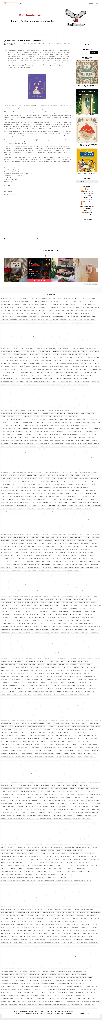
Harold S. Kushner (15, 487)
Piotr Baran (22, 741)
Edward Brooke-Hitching (46, 440)
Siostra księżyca (74, 827)
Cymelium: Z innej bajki (80, 390)
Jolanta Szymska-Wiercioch (21, 537)
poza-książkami (89, 762)
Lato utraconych (28, 599)
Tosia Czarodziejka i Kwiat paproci (37, 903)
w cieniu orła (49, 921)
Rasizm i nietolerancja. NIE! (79, 782)
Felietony (69, 34)
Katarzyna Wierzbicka (55, 555)
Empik (41, 449)
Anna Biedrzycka (60, 328)
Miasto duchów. (30, 658)
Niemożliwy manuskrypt (29, 697)
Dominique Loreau (53, 419)
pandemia (11, 726)
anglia (24, 328)
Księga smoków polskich (38, 587)
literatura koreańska (46, 614)
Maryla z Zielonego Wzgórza (52, 649)
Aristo (22, 339)
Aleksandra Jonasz (22, 316)
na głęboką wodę (93, 679)
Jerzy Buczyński (23, 525)
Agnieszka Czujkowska (7, 307)
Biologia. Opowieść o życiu (15, 363)
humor (82, 493)
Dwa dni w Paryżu (49, 428)
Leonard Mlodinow (31, 605)
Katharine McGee (15, 558)
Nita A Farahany (76, 700)
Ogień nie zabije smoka (32, 711)
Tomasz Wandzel (94, 900)
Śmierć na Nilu (62, 874)
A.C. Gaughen (66, 298)
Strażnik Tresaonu (84, 856)
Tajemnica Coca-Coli (35, 886)
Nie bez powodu (48, 694)
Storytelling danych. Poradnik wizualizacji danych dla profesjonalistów (20, 856)
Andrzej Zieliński (40, 325)
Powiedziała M (28, 759)
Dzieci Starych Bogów (94, 428)
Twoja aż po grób (38, 909)
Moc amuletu (30, 673)
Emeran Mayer (64, 446)
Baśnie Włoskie (67, 351)
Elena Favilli (30, 443)
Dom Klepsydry (27, 416)
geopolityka (91, 469)
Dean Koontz (29, 407)
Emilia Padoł (94, 446)
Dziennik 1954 (38, 431)
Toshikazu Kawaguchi (20, 903)
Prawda (67, 765)
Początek (36, 744)
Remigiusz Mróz (80, 788)
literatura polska (32, 617)
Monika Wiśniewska (77, 673)
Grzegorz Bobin (73, 478)
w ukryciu (75, 924)
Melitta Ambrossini (66, 655)
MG (22, 658)
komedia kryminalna (43, 570)
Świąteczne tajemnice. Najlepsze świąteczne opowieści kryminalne (55, 880)
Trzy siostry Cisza (6, 909)
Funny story (91, 463)
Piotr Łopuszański (51, 741)
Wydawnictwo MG (8, 44)
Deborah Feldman (45, 407)
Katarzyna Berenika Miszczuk (8, 549)
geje (67, 469)
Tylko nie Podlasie (36, 912)
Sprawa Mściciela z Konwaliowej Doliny (11, 847)
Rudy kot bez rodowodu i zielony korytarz (12, 806)
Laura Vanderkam (78, 599)
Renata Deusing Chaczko (92, 788)
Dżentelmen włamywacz (60, 437)
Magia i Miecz (26, 632)
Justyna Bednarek (60, 540)
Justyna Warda (92, 540)
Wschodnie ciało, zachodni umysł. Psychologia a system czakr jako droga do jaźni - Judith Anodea (87, 144)
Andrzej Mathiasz (87, 322)
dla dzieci (50, 410)
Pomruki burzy (58, 750)
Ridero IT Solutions (21, 794)
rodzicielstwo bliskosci (88, 797)
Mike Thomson (81, 664)
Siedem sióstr (55, 824)
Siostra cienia (54, 827)
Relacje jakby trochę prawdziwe (59, 788)
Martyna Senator (17, 649)
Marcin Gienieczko (93, 638)
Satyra (65, 812)
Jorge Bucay (54, 537)
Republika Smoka (12, 791)
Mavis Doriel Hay (22, 652)
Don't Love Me (93, 419)
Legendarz (43, 602)
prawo (82, 765)
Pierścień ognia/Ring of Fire (8, 738)
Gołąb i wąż (42, 475)
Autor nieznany (5, 345)
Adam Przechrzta (53, 301)
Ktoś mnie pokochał (29, 590)
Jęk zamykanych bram (34, 528)
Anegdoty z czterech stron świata (68, 325)
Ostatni (74, 717)
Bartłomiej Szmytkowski (79, 348)
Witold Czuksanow (75, 936)
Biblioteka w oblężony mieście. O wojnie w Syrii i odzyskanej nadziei (76, 360)
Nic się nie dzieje (5, 694)
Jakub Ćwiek (39, 514)
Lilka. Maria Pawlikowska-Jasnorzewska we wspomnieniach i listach (38, 608)
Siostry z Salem (85, 827)
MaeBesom (75, 626)
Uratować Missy (81, 915)
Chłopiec (59, 378)
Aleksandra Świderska (72, 316)
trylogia (3, 906)
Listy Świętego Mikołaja (42, 611)
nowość (95, 703)
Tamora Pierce (48, 889)
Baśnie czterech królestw (43, 351)
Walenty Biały (5, 927)
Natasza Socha (92, 688)
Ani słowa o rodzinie (33, 328)
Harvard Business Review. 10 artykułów (62, 487)
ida (46, 496)
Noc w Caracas (95, 700)
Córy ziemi (44, 390)
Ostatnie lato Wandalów (41, 720)
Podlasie (95, 744)
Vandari (97, 918)
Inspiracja (4, 499)
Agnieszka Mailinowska (93, 307)
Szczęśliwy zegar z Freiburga (52, 865)
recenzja (74, 785)
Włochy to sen (24, 939)
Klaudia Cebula (88, 197)
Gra (67, 475)
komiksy (59, 570)
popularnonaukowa (14, 753)
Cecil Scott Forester (59, 375)
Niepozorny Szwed (65, 697)
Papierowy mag (52, 726)
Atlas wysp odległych (7, 342)
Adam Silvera (64, 301)
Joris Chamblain (64, 537)
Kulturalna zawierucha (60, 593)
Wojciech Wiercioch (6, 942)
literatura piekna (87, 614)
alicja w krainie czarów (44, 319)
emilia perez (4, 449)
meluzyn (75, 655)
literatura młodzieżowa (60, 614)
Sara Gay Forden (84, 809)
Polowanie (38, 750)
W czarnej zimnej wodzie (61, 921)
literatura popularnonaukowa (47, 617)
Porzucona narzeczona (69, 756)
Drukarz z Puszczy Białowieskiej (79, 425)
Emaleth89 (88, 195)
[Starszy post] (70, 238)
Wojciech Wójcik (18, 942)
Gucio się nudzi (64, 481)
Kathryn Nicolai (50, 558)
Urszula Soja (24, 918)
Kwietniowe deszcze (25, 596)
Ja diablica (71, 505)
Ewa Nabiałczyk (92, 452)
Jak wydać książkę (6, 514)
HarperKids (25, 487)
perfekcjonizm (82, 732)
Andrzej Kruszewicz (76, 322)
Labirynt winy (46, 596)
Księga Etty (4, 587)
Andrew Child (54, 322)
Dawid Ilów (21, 407)
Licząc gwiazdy (97, 605)
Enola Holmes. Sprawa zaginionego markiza (79, 449)
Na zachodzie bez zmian (27, 685)
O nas (50, 34)
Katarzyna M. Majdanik (35, 552)
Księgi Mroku (57, 587)
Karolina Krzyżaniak (66, 546)
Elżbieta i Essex (34, 446)
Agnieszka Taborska (29, 310)
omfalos (20, 714)
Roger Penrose (43, 800)
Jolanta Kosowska (95, 534)
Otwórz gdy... (89, 720)
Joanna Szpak (90, 531)
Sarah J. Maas (14, 812)
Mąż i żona (59, 652)
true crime (97, 903)
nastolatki (58, 688)
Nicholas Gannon (16, 694)
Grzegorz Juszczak (84, 478)
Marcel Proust (51, 638)
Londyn (27, 620)
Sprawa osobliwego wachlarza (32, 847)
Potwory (14, 759)
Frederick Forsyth (65, 463)
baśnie (33, 351)
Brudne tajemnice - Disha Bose (87, 114)
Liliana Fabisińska (14, 608)
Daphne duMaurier (18, 404)
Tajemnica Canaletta (22, 886)
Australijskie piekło (84, 342)
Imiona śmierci (71, 496)
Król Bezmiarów (22, 579)
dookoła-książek (27, 422)
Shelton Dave (4, 824)
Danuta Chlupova (96, 401)
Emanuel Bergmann (54, 446)
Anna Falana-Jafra (89, 328)
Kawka (68, 558)
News (94, 691)
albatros (33, 313)
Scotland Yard (71, 815)
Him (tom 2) (93, 490)
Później (43, 765)
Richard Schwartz (90, 791)
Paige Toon (56, 723)
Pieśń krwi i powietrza (69, 738)
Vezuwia (14, 921)
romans (51, 800)
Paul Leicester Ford (72, 729)
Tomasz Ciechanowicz (6, 900)
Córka (20, 390)
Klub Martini (94, 564)
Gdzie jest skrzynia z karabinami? (55, 469)
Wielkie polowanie (16, 933)
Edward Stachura (59, 440)
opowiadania (43, 714)
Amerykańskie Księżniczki (27, 322)
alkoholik (55, 319)
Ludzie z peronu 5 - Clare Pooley (87, 173)
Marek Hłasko (60, 641)
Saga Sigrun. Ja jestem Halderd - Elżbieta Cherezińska (87, 86)
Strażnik (75, 856)
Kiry (2, 564)
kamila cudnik (57, 543)
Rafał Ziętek (38, 782)
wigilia (46, 933)
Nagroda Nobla (72, 685)
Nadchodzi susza (55, 685)
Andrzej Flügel (64, 322)
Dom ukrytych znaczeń (71, 416)
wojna (25, 942)
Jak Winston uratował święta (72, 511)
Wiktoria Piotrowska (88, 933)
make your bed (75, 632)
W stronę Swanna (65, 924)
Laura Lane (58, 599)
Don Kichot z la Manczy (75, 419)
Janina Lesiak (84, 517)
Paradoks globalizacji (64, 726)
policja (25, 750)
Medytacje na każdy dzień (8, 655)
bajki (39, 345)
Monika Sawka (50, 673)
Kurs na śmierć (80, 593)
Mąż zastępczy (68, 652)
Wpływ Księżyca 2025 (81, 942)
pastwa (98, 726)
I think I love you (18, 496)
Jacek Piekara (31, 508)
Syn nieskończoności (83, 862)
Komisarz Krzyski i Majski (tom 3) (71, 570)
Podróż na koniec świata (37, 747)
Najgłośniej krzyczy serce (85, 685)
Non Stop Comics (43, 703)
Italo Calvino (57, 502)
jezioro (3, 528)
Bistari (26, 363)
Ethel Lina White (62, 452)
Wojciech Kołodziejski (53, 939)
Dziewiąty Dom (34, 437)
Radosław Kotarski (55, 779)
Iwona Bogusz (82, 502)
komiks (53, 570)
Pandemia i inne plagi (20, 726)
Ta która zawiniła (27, 883)
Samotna (12, 809)
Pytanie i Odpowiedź (65, 776)
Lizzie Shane (4, 620)
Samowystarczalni (31, 809)
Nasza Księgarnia (68, 688)
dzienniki (96, 431)
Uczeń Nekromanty (95, 912)
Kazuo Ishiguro (76, 558)
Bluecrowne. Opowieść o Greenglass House (67, 363)
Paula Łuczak (4, 732)
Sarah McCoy (33, 812)
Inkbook (92, 496)
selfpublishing (5, 821)
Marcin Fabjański (81, 638)
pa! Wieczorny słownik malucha (36, 723)
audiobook (17, 342)
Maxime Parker (40, 652)
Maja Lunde (46, 632)
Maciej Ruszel (67, 626)
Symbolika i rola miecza (42, 862)
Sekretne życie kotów (32, 818)
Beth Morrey (27, 357)
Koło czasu (27, 570)
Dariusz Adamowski (30, 404)
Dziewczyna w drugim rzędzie (89, 434)
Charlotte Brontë (37, 378)
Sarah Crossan (95, 809)
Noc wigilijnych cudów (7, 703)
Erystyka (54, 452)
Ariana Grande (14, 339)
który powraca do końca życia (77, 590)
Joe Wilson (28, 534)
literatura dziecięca (90, 611)
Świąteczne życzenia (79, 880)
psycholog (60, 773)
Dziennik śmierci (61, 431)
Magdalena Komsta (17, 629)
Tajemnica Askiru (83, 883)
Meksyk (57, 655)
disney (29, 410)
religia (72, 788)
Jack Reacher (41, 508)
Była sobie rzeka (48, 372)
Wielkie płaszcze (5, 933)
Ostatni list (81, 717)
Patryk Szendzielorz (48, 729)
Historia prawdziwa (13, 493)
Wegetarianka (75, 927)
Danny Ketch (87, 401)
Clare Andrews (72, 384)
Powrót (29, 762)
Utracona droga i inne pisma (43, 918)
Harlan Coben (4, 487)
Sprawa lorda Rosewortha (84, 844)
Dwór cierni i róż (60, 428)
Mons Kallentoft (5, 676)
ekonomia (14, 443)
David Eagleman (92, 404)
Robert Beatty (39, 794)
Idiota (57, 496)
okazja (51, 711)
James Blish (70, 514)
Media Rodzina (77, 652)
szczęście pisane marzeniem (35, 865)
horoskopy (60, 493)
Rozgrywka (38, 803)
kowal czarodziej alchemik (8, 576)
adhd (98, 301)
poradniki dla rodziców (7, 756)
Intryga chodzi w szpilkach (40, 499)
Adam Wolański (90, 301)
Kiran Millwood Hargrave (94, 561)
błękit (81, 363)
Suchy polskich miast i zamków (52, 859)
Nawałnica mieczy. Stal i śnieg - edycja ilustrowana (41, 691)
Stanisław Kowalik (81, 847)
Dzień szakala (29, 434)
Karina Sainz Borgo (96, 543)
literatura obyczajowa (75, 614)
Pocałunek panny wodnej (7, 744)
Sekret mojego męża (6, 818)
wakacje (82, 924)
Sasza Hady (59, 812)
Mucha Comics (26, 679)
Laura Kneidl (49, 599)
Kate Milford (84, 555)
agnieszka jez (70, 307)
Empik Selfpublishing (50, 449)
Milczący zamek (35, 667)
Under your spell (40, 915)
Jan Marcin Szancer (41, 517)
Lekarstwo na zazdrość (90, 602)
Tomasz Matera (62, 900)
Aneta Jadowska (91, 325)
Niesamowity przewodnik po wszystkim (82, 697)
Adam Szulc (81, 301)
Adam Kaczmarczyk (6, 301)
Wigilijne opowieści (55, 933)
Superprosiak (76, 859)
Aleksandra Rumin (45, 316)
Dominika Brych (43, 419)
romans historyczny (60, 800)
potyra (20, 759)
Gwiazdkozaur (46, 484)
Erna (42, 452)
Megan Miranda (39, 655)
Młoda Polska (4, 673)
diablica (12, 410)
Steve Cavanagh (41, 853)
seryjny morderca (80, 821)
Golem (35, 475)
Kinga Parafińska (57, 561)
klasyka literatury (46, 564)
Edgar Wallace (15, 440)
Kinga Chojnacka (46, 561)
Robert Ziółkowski (6, 797)
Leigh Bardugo (78, 602)
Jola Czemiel (62, 534)
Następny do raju (49, 688)
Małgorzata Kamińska (42, 635)
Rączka (30, 785)
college (42, 387)
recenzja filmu (83, 785)
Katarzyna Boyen (23, 549)
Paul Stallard (82, 729)
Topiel (2, 903)
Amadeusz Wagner (77, 319)
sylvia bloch (10, 862)
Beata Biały (81, 351)
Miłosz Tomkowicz (79, 667)
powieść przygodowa (19, 762)
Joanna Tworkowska (6, 534)
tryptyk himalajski (24, 906)
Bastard (16, 351)
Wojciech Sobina (89, 939)
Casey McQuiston (36, 375)
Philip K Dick (55, 735)
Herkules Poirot (76, 490)
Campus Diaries (5, 375)
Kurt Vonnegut (90, 593)
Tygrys (69, 909)
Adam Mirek (44, 301)
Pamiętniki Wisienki (93, 723)
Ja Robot (3, 508)
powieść (24, 43)
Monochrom (87, 673)
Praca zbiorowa (51, 765)
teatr (93, 889)
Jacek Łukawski (22, 508)
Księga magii (12, 587)
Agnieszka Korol (80, 307)
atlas (84, 339)
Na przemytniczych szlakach (58, 682)
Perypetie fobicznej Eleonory (37, 735)
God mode (29, 475)
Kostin (86, 573)
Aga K (87, 189)
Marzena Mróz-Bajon (67, 649)
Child (45, 378)
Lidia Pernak (4, 608)
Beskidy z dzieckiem (84, 354)
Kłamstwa (9, 567)
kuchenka (27, 593)
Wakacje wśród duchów (92, 924)
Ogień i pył (21, 711)
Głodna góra (21, 475)
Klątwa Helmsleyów (58, 564)
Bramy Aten (49, 369)
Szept (70, 865)
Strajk (56, 856)
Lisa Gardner (90, 608)
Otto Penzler (80, 720)
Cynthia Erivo (92, 390)
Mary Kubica (39, 649)
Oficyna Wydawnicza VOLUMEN (8, 711)
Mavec (13, 652)
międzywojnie (41, 664)
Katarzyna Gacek (46, 549)
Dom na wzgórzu (48, 416)
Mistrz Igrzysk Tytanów (27, 670)
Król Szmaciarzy (32, 579)
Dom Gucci (19, 416)
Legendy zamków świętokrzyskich (63, 602)
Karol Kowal (39, 546)
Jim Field (64, 528)
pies (43, 738)
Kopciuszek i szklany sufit (54, 573)
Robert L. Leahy (59, 794)
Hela (17, 490)
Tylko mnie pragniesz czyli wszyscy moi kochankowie (15, 912)
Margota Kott (78, 641)
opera (35, 714)
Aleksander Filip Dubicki (72, 313)
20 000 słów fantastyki (45, 298)
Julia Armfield (86, 537)
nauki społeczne (11, 691)
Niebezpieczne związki (7, 697)
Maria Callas (87, 641)
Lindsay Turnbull (63, 608)
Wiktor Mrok (77, 933)
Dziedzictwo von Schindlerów (19, 431)
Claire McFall (51, 384)
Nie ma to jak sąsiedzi (71, 694)
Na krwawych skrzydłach (18, 682)
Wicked (69, 930)
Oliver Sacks (93, 711)
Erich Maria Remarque (21, 452)
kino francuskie (81, 561)
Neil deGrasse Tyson (68, 691)
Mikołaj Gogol (15, 667)
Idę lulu (51, 496)
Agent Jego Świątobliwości (88, 304)
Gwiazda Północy (16, 484)
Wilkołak (22, 936)
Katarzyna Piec (5, 555)
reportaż (3, 791)
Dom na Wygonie (38, 416)
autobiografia (96, 342)
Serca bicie (26, 821)
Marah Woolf (41, 638)
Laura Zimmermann (6, 602)
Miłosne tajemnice (67, 667)
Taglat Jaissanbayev (64, 883)
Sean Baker (79, 815)
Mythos (74, 679)
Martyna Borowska (6, 649)
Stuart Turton (10, 859)
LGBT (81, 605)
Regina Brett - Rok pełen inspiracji (40, 788)
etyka (70, 452)
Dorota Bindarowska (75, 422)
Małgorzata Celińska (88, 202)
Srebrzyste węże (58, 847)
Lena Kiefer (15, 605)
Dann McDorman (77, 401)
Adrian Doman (15, 304)
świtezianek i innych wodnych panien (10, 883)
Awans (19, 345)
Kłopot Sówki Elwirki (20, 567)
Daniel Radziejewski (53, 401)
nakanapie (13, 688)
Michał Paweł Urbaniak (7, 661)
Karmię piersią (5, 546)
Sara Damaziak (74, 809)
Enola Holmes (61, 449)
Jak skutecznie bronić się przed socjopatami (51, 511)
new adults (87, 691)
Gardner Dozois (47, 466)
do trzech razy (61, 413)
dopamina (36, 422)
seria (57, 821)
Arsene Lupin (39, 339)
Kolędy (96, 567)
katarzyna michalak (48, 552)
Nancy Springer (30, 688)
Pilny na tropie (5, 741)
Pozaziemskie (4, 765)
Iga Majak (63, 496)
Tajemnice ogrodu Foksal (67, 886)
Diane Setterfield (21, 410)
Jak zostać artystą (18, 514)
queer (73, 776)
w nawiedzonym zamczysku (8, 924)
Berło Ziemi (63, 354)
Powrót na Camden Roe (53, 762)
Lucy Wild (67, 620)
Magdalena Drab (5, 629)
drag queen (14, 425)
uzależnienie (65, 918)
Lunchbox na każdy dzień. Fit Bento (10, 623)
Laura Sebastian (67, 599)
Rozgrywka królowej (49, 803)
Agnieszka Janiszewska (43, 307)
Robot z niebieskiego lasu (52, 797)
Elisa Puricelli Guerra (57, 443)
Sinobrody (45, 827)
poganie (13, 750)
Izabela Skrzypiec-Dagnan (23, 505)
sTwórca (32, 859)
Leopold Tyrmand (43, 605)
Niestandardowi (5, 700)
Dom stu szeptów (58, 416)
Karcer (65, 543)
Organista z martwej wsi (36, 717)
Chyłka (49, 381)
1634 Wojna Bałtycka (23, 298)
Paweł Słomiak (50, 732)
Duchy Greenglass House (36, 428)
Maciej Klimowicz (57, 626)
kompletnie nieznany (32, 573)
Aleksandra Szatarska (58, 316)
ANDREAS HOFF (45, 322)
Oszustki (62, 720)
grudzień (53, 478)
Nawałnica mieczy (21, 691)
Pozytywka (24, 765)
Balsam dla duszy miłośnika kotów (52, 345)
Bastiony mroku (25, 351)
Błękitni (97, 363)
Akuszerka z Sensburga (7, 313)
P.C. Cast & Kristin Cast (20, 723)
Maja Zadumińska (65, 632)
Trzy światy (16, 909)
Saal (80, 806)
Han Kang (77, 484)
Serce (33, 821)
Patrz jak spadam (60, 729)
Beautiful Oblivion (35, 354)
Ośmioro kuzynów (70, 720)
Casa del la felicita (24, 375)
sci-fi (53, 815)
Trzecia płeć (67, 43)
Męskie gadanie (5, 658)
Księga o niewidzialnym (24, 587)
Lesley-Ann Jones (54, 605)
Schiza (3, 815)
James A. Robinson (60, 514)
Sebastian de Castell (90, 815)
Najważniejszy (5, 688)
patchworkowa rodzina (7, 729)
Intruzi (23, 499)
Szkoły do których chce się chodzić (63, 868)
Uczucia (22, 915)
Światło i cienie (63, 877)
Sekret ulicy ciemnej (19, 818)
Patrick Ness (18, 729)
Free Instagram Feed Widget (91, 284)
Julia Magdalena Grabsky (27, 540)
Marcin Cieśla (60, 638)
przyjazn (20, 773)
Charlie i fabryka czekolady (84, 375)
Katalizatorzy (93, 546)
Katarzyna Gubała (72, 549)
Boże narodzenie (21, 369)
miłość (87, 667)
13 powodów (13, 298)
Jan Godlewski (23, 517)
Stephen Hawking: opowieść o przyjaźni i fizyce (13, 853)
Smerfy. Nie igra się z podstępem (40, 838)
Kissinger (8, 564)
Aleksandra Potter (34, 316)
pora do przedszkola (27, 753)
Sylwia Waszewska (29, 862)
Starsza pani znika (17, 850)
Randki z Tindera (59, 782)
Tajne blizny (16, 889)
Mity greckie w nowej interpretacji (79, 670)
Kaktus (36, 543)
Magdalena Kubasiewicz (42, 629)
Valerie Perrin (82, 918)
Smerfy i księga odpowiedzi (8, 838)
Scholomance (10, 815)
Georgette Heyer (54, 472)
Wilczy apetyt (5, 936)
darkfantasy (56, 404)
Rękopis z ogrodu (79, 791)
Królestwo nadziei (44, 579)
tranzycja (61, 903)
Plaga (87, 741)
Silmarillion (4, 827)
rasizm (68, 782)
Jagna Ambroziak (67, 508)
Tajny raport (24, 889)
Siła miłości (21, 827)
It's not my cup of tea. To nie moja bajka (41, 502)
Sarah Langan (24, 812)
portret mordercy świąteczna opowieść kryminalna (41, 756)
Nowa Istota (88, 703)
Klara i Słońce (16, 564)
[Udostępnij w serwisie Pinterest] (19, 186)
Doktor (3, 416)
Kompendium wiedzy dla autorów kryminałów (13, 573)
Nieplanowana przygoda (52, 697)
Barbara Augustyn (6, 348)
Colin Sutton (34, 387)
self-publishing (87, 818)
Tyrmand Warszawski (48, 912)
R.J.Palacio (90, 776)
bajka (34, 345)
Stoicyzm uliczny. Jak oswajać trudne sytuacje (81, 853)
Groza (47, 478)
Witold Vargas (5, 939)
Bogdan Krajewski (74, 366)
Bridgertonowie (97, 369)
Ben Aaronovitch (46, 354)
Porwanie (59, 756)
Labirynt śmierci (36, 596)
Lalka (76, 596)
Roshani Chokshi (29, 803)
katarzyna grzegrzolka (59, 549)
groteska (41, 478)
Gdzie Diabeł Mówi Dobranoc (8, 469)
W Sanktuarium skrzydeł (52, 924)
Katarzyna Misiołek (61, 552)
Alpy (70, 319)
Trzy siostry (97, 906)
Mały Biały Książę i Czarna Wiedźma (10, 638)
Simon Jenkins (29, 827)
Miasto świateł (72, 658)
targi (73, 889)
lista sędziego (5, 611)
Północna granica (34, 765)
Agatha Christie (75, 304)
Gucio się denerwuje (40, 481)
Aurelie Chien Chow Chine (49, 342)
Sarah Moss (42, 812)
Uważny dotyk (56, 918)
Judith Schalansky (75, 537)
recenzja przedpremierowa (8, 788)
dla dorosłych (42, 410)
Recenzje (33, 34)
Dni (39, 413)
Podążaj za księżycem (85, 744)
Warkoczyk (44, 927)
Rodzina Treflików (12, 800)
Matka (90, 649)
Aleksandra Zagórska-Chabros (88, 316)
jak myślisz (17, 511)
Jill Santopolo (56, 528)
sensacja (19, 821)
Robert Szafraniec (95, 794)
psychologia (68, 773)
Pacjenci (49, 723)
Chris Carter (20, 381)
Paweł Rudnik (41, 732)
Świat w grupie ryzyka (50, 877)
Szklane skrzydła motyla (81, 865)
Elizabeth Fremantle (93, 443)
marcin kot (4, 641)
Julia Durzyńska (96, 537)
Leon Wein (22, 605)
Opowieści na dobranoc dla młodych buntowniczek (14, 717)
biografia (3, 363)
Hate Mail (76, 487)
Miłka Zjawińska (56, 667)
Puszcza (55, 776)
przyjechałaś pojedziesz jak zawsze (34, 773)
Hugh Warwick (74, 493)
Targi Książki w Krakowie (83, 889)
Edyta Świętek (80, 440)
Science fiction (61, 815)
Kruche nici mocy (90, 579)
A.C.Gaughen (75, 298)
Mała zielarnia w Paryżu (18, 635)
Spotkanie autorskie (57, 844)
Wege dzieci (67, 927)
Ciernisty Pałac (95, 381)
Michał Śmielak (19, 661)
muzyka (59, 679)
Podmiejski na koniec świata (8, 747)
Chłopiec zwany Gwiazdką (8, 381)
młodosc (13, 673)
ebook (74, 437)
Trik (83, 903)
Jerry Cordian (5, 525)
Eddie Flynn (91, 437)
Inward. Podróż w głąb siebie (57, 499)
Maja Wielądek (54, 632)
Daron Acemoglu (66, 404)
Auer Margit (26, 342)
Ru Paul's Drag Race (84, 803)
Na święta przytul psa (85, 682)
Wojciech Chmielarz (40, 939)
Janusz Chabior (94, 517)
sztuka (50, 871)
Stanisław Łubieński (93, 847)
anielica (43, 328)
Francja (15, 463)
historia (18, 43)
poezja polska (4, 750)
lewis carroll (73, 605)
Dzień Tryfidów (39, 434)
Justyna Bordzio (71, 540)
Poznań (12, 765)
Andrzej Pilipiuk (20, 325)
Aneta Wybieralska (6, 328)
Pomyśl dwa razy (68, 750)
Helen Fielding (24, 490)
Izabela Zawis (36, 505)
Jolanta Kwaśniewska (6, 537)
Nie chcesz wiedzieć (59, 694)
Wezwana (95, 927)
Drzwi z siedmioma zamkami (8, 428)
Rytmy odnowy (54, 806)
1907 (32, 298)
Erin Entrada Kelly (34, 452)
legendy (50, 602)
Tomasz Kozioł (52, 900)
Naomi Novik (39, 688)
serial (72, 821)
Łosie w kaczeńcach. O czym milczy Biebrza (81, 623)
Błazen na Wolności (88, 191)
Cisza (24, 384)
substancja (39, 859)
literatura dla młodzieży (76, 611)
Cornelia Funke (88, 387)
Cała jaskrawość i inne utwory (73, 372)
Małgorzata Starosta (92, 635)
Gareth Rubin (56, 466)
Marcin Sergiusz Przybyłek (25, 641)
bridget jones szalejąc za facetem (26, 372)
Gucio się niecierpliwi (52, 481)
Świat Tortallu (39, 877)
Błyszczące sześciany (18, 366)
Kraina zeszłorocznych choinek (35, 576)
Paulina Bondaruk (15, 732)
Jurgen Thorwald (48, 540)
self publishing (77, 818)
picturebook (78, 735)
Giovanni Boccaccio (85, 472)
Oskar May (59, 717)
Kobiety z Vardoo (79, 567)
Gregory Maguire (17, 478)
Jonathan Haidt (34, 537)
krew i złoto (74, 576)
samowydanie (20, 809)
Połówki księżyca (47, 750)
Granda (84, 475)
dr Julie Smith (5, 425)
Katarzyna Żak (66, 555)
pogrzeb (19, 750)
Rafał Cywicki (13, 782)
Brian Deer (79, 369)
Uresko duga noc (91, 915)
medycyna (86, 652)
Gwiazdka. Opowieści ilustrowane (31, 484)
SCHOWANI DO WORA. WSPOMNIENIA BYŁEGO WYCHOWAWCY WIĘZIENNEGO (33, 815)
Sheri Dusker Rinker (15, 824)
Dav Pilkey (83, 404)
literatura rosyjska (74, 617)
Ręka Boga (69, 791)
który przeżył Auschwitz (93, 590)
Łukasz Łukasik (5, 626)
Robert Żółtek (16, 797)
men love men (83, 655)
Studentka (19, 859)
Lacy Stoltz (56, 596)
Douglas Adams (96, 422)
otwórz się (98, 720)
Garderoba (38, 466)
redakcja (26, 788)
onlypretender (87, 210)
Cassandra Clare (47, 375)
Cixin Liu (43, 384)
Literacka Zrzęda (88, 199)
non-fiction (53, 703)
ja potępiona (96, 505)
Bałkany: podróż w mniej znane (91, 345)
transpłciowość (52, 903)
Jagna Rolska (77, 508)
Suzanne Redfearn (94, 859)
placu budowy (80, 741)
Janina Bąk (76, 517)
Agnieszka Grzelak (30, 307)
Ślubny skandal (19, 874)
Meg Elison (19, 655)
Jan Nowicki (51, 517)
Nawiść (59, 691)
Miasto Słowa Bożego (60, 658)
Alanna (27, 313)
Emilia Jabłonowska (84, 446)
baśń (74, 351)
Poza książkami (78, 34)
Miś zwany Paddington (41, 670)
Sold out (33, 841)
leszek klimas (64, 605)
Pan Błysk (3, 726)
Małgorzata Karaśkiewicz (56, 635)
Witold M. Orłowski (87, 936)
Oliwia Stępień (5, 714)
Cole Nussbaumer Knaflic (22, 387)
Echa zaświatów (82, 437)
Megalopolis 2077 (28, 655)
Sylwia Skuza (19, 862)
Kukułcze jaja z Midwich (46, 593)
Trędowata (77, 903)
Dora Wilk (57, 422)
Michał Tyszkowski (30, 661)
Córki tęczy (37, 390)
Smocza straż (53, 838)
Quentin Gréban (81, 776)
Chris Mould (29, 381)
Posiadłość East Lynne (83, 756)
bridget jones (11, 372)
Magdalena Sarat (94, 629)
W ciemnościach (40, 921)
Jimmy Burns (72, 528)
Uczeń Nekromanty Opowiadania (9, 915)
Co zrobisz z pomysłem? (7, 387)
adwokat (43, 304)
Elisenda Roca (82, 443)
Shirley (37, 824)
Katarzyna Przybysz (16, 555)
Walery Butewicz (15, 927)
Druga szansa (64, 425)
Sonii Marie (82, 841)
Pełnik (74, 732)
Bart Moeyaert (38, 348)
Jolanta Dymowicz (84, 534)
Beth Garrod (18, 357)
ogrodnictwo (43, 711)
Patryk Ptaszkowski (36, 729)
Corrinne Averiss (5, 390)
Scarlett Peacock (78, 812)
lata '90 (95, 596)
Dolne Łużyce (10, 416)
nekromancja (79, 691)
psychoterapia (92, 773)
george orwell (32, 472)
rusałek (28, 806)
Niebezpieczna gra (84, 694)
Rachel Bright (5, 779)
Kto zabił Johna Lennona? (7, 590)
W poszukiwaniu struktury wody (25, 924)
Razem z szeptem (22, 785)
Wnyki (31, 939)
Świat (69, 874)
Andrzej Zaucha (30, 325)
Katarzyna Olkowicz (73, 552)
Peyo (48, 735)
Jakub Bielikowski (29, 514)
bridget (3, 372)
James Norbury (88, 514)
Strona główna (23, 34)
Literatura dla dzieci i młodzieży (59, 611)
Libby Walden (87, 605)
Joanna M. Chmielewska (44, 531)
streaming (94, 856)
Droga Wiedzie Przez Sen (42, 425)
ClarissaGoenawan (83, 384)
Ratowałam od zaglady (94, 782)
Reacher (36, 785)
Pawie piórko (67, 732)
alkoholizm (63, 319)
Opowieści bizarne (88, 714)
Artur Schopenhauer (59, 339)
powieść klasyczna (93, 759)
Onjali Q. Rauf (28, 714)
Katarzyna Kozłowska (21, 552)
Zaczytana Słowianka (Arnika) (88, 206)
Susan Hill (84, 859)
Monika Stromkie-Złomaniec (63, 673)
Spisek (19, 844)
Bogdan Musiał (85, 366)
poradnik (73, 753)
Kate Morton (92, 555)
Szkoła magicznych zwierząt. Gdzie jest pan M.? (39, 868)
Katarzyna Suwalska (41, 555)
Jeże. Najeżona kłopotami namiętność (16, 528)
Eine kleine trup (5, 443)
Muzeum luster (51, 679)
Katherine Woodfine (27, 558)
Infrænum (84, 496)
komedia (34, 570)
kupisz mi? (71, 593)
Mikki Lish (89, 664)
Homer (53, 493)
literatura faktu (5, 614)
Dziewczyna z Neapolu (7, 437)
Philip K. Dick (63, 735)
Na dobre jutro (82, 679)
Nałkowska (21, 688)
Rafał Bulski (4, 782)
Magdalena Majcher (67, 629)
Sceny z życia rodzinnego (91, 812)
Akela (90, 310)
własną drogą (14, 939)
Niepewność (41, 697)
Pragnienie (60, 765)
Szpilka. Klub (29, 871)
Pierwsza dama (21, 738)
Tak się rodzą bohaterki (36, 889)
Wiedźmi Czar (92, 930)
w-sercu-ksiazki (88, 212)
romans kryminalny (73, 800)
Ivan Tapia (65, 502)
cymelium (69, 390)
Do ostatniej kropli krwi (49, 413)
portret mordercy (20, 756)
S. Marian (74, 806)
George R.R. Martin (43, 472)
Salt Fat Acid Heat (96, 806)
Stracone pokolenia (47, 856)
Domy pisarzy (63, 419)
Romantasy (83, 800)
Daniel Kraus (42, 401)
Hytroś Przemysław (6, 496)
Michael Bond (81, 658)
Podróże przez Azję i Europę (64, 747)
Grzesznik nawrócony (27, 481)
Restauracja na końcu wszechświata (28, 791)
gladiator (94, 472)
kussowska (4, 596)
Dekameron (63, 407)
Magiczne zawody (36, 632)
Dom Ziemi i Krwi (32, 419)
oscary (52, 717)
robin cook (41, 797)
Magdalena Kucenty (55, 629)
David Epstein (4, 407)
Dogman (94, 413)
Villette (31, 921)
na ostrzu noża (44, 682)
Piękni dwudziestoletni (91, 738)
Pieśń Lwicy (80, 738)
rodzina (3, 800)
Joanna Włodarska (18, 534)
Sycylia (3, 862)
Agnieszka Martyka (6, 310)
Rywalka (62, 806)
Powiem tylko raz (38, 759)
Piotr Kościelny (41, 741)
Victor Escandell (22, 921)
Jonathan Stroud (45, 537)
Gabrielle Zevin (14, 466)
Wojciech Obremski (78, 939)
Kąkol (84, 558)
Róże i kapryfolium (61, 803)
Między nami (32, 664)
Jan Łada (31, 517)
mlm (92, 670)
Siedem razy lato (45, 824)
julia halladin (15, 540)
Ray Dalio (13, 785)
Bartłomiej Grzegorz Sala (63, 348)
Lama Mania (83, 596)
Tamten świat (66, 889)
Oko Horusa (58, 711)
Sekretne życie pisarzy (46, 818)
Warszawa (51, 927)
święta (89, 880)
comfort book (58, 387)
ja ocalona (88, 505)
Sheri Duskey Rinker (28, 824)
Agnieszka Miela (17, 310)
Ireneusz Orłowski (91, 499)
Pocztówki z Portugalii (47, 744)
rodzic (69, 797)
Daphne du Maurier (6, 404)
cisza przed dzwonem (33, 384)
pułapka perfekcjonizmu (7, 776)
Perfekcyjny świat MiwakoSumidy (9, 735)
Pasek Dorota (90, 726)
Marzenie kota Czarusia (80, 649)
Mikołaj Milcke (25, 667)
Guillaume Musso (5, 484)
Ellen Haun (25, 446)
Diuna (34, 410)
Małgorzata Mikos (70, 635)
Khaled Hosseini (5, 561)
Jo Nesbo (80, 528)
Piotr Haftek (31, 741)
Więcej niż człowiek (29, 933)
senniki (13, 821)
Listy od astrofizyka (28, 611)
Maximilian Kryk (50, 652)
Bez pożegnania (68, 357)
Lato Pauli (9, 599)
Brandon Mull (57, 369)
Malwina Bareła (95, 632)
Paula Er (91, 729)
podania (75, 744)
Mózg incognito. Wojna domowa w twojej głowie (63, 676)
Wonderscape (70, 942)
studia (25, 859)
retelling (42, 791)
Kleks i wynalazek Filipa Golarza (74, 564)
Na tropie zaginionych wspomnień (9, 685)
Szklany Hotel (93, 865)
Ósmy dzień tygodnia (6, 723)
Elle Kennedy (16, 446)
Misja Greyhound (5, 670)
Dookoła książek (42, 34)
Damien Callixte (5, 401)
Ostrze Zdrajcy (53, 720)
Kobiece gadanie (47, 567)
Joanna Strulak (69, 531)
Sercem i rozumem (48, 821)
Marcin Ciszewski (70, 638)
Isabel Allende (14, 502)
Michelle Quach (65, 661)
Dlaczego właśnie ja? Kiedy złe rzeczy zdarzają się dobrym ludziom (19, 413)
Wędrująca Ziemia (38, 930)
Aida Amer (38, 310)
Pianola (71, 735)
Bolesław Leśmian (95, 366)
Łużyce (13, 626)
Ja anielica (63, 505)
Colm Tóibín (49, 387)
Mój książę (32, 676)
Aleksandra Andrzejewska (8, 316)
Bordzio (13, 369)
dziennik (31, 431)
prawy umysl (89, 765)
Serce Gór (39, 821)
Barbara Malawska (18, 348)
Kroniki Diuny (82, 576)
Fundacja (83, 463)
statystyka (43, 850)
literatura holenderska (32, 614)
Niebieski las (18, 697)
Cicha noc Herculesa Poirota (65, 381)
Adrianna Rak (35, 304)
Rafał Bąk (91, 779)
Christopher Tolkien (39, 381)
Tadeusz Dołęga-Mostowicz (54, 43)
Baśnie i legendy (57, 351)
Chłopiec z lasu (67, 378)
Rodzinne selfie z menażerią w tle (28, 800)
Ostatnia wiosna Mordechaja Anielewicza (22, 720)
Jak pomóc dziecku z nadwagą (29, 511)
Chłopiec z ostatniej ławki (80, 378)
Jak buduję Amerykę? (6, 511)
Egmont (88, 440)
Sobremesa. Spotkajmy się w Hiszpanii (11, 841)
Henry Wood (56, 490)
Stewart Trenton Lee (61, 853)
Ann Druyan (50, 328)
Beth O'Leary (36, 357)
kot (91, 573)
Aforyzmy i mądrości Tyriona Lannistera (58, 304)
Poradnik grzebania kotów (84, 753)
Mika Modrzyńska (63, 664)
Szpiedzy (21, 871)
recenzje (43, 43)
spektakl (3, 844)
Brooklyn (39, 372)
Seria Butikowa (64, 821)
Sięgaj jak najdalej (89, 824)
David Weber (13, 407)
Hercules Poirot (65, 490)
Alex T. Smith (4, 319)
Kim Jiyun (37, 561)
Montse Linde (15, 676)
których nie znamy (18, 593)
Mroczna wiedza (16, 679)
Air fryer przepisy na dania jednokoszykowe (61, 310)
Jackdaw (59, 508)
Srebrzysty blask (69, 847)
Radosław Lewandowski (68, 779)
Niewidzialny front (44, 700)
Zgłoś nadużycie (87, 219)
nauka (2, 691)
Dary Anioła (76, 404)
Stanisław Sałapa (5, 850)
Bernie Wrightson (72, 354)
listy (12, 611)
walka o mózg (25, 927)
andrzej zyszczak (52, 325)
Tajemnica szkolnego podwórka (50, 886)
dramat (21, 425)
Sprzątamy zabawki (47, 847)
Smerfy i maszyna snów (23, 838)
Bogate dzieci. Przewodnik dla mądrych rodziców (55, 366)
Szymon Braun (81, 871)
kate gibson (75, 555)
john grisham (36, 534)
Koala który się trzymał (34, 567)
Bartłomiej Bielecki (49, 348)
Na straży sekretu (72, 682)
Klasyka (24, 564)
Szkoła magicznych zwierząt (17, 868)
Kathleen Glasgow (39, 558)
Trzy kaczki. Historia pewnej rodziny (82, 906)
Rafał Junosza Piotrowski (26, 782)
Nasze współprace (59, 34)
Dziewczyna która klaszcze (52, 434)
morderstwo (24, 676)
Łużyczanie (20, 626)
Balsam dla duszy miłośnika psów (72, 345)
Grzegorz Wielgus (6, 481)
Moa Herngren (20, 673)
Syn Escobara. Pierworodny (68, 862)
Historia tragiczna (37, 493)
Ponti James (86, 750)
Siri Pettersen (94, 827)
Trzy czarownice (66, 906)
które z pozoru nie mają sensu (59, 590)
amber (16, 322)
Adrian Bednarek (5, 304)
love (43, 620)
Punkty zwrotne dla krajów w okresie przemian (38, 776)
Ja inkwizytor (79, 505)
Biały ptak (96, 357)
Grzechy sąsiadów (62, 478)
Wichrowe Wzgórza (50, 930)
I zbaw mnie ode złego (30, 496)
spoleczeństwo (41, 844)
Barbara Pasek (29, 348)
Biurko (32, 363)
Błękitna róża (89, 363)
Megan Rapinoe (49, 655)
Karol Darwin (30, 546)
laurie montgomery (18, 602)
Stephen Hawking (77, 850)
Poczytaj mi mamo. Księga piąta (63, 744)
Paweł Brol (24, 732)
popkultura (4, 753)
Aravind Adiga (4, 339)
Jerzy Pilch (32, 525)
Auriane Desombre (72, 342)
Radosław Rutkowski (81, 779)
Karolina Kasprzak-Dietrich (52, 546)
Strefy (3, 859)
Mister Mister (15, 670)
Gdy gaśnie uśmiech (76, 466)
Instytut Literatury (14, 499)
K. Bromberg (4, 543)
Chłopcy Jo (52, 378)
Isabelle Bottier (24, 502)
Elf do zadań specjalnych (42, 443)
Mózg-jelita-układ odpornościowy (86, 676)
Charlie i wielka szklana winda (9, 378)
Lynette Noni (35, 623)
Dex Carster (4, 410)
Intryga (29, 499)
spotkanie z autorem (69, 844)
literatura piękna (6, 617)
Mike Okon (73, 664)
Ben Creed (55, 354)
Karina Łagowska (84, 543)
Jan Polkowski (59, 517)
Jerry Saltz (14, 525)
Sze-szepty (64, 865)
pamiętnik (83, 723)
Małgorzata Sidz (81, 635)
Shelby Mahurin (91, 821)
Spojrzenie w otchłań (29, 844)
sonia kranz (74, 841)
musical (43, 679)
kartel (85, 546)
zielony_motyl (87, 214)
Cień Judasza (86, 381)
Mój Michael (40, 676)
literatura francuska (18, 614)
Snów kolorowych (75, 838)
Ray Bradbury (4, 785)
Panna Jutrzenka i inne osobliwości (37, 726)
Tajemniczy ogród (5, 889)
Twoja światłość (49, 909)
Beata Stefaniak (15, 354)
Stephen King (31, 853)
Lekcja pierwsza (5, 605)
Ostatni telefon (5, 720)
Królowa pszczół (64, 579)
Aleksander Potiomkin (86, 313)
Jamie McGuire (13, 517)
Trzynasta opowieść (26, 909)
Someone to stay (65, 841)
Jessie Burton (64, 525)
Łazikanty (65, 623)
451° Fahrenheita (57, 298)
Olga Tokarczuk (73, 711)
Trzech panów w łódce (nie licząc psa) (41, 906)
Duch (18, 428)
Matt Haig (96, 649)
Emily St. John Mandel (32, 449)
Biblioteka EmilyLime (25, 360)
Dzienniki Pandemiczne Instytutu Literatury (12, 434)
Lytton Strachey (45, 623)
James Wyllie (4, 517)
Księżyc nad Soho (67, 587)
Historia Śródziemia (25, 493)
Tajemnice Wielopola (81, 886)
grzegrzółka (16, 481)
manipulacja (25, 638)
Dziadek (84, 428)
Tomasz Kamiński (41, 900)
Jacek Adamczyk (12, 508)
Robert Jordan (49, 794)
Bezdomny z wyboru (80, 357)
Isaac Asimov (4, 502)
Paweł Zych (59, 732)
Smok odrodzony (64, 838)
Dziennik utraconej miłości (74, 431)
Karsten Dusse (78, 546)
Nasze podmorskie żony (81, 688)
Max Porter (31, 652)
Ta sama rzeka (37, 883)
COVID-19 (14, 390)
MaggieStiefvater (16, 632)
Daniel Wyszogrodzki (65, 401)
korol (70, 573)
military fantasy (45, 667)
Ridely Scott (4, 794)
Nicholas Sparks (27, 694)
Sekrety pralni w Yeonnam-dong (62, 818)
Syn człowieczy (55, 862)
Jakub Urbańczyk (49, 514)
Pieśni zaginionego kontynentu (54, 738)
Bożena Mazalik (32, 369)
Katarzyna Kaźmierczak (85, 549)
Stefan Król (59, 850)
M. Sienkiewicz (38, 626)
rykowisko (46, 806)
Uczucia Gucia (29, 915)
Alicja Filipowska (23, 319)
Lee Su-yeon (35, 602)
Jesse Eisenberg (55, 525)
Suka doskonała (66, 859)
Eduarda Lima (24, 440)
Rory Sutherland (18, 803)
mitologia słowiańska (62, 670)
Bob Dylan (28, 366)
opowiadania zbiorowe (67, 714)
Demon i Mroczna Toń (81, 407)
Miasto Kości (39, 658)
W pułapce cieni (40, 924)
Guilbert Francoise (88, 481)
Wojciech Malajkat (66, 939)
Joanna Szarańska (80, 531)
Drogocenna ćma (55, 425)
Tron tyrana (89, 903)
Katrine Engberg (60, 558)
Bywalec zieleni (59, 372)
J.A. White (44, 505)
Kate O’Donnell (5, 558)
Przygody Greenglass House (8, 773)
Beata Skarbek (5, 354)
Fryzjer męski (75, 463)
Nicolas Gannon (37, 694)
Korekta (65, 573)
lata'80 (3, 599)
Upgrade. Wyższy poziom (68, 915)
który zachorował (6, 593)
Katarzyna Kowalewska (7, 552)
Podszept (76, 747)
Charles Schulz (71, 375)
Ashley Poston (70, 339)
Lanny (89, 596)
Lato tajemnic (17, 599)
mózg (47, 676)
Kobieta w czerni (57, 567)
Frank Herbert (33, 463)
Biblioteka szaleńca (51, 360)
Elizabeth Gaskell (6, 446)
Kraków (48, 576)
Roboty (63, 797)
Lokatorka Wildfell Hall (16, 620)
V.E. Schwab (74, 918)
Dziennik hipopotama (49, 431)
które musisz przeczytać (42, 590)
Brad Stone (41, 369)
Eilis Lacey (94, 440)
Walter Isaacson (35, 927)
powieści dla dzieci (50, 759)
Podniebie (20, 747)
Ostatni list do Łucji (91, 717)
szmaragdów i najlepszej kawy (9, 871)
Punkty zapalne (20, 776)
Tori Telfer (10, 903)
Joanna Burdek (88, 528)
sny (83, 838)
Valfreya (90, 918)
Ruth (33, 806)
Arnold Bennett (30, 339)
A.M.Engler (83, 298)
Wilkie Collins (14, 936)
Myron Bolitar (66, 679)
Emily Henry (22, 449)
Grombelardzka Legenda (30, 478)
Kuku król (34, 593)
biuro (37, 363)
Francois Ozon (23, 463)
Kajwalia (29, 543)
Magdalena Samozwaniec (81, 629)
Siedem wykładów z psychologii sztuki (72, 824)
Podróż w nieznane (50, 747)
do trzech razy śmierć (73, 413)
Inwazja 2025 (70, 499)
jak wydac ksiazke (86, 511)
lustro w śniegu (26, 623)
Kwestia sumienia (13, 596)
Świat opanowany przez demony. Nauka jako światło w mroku (17, 877)
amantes (86, 319)
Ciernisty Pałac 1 (5, 384)
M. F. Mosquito (28, 626)
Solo (38, 841)
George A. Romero (5, 472)
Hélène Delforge (46, 490)
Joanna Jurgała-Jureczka (17, 531)
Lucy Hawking (59, 620)
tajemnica (74, 883)
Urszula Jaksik (5, 918)
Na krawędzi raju (5, 682)
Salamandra (86, 806)
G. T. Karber (4, 466)
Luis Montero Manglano (78, 620)
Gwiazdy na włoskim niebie (59, 484)
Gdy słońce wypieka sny (89, 466)
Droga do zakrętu (29, 425)
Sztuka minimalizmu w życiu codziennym (64, 871)
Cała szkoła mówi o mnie (89, 372)
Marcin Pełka (12, 641)
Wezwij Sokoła (5, 930)
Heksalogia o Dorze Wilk (7, 490)
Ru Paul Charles (73, 803)
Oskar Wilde (67, 717)
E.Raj (69, 437)
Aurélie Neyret (62, 342)
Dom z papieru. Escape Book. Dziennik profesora (13, 419)
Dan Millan (15, 401)
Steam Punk (51, 850)
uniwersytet (50, 915)
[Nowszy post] (4, 238)
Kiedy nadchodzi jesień (17, 561)
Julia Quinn (39, 540)
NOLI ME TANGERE (33, 703)
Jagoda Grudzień (87, 508)
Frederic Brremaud (53, 463)
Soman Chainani (46, 841)
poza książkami (79, 762)
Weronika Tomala (85, 927)
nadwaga (64, 685)
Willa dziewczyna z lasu (38, 936)
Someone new (55, 841)
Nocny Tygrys (18, 703)
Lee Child (27, 602)
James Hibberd (79, 514)
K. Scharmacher (14, 543)
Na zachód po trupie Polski (42, 685)
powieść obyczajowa (33, 43)
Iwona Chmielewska (93, 502)
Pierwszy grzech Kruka (33, 738)
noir (25, 703)
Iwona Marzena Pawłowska (8, 505)
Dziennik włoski (88, 431)
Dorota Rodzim (86, 422)
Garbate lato (29, 466)
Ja (58, 505)
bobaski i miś (36, 366)
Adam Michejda (35, 301)
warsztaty (59, 927)
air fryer (45, 310)
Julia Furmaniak (5, 540)
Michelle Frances (42, 661)
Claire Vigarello (61, 384)
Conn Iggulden (67, 387)
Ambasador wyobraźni (7, 322)
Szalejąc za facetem (6, 865)
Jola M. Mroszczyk (73, 534)
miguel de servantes (52, 664)
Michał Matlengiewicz (93, 658)
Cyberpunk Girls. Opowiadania (57, 390)
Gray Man (90, 475)
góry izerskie (60, 475)
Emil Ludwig (73, 446)
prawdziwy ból (74, 765)
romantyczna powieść (93, 800)
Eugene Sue (77, 452)
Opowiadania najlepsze (54, 714)
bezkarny (89, 357)
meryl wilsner (92, 655)
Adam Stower (73, 301)
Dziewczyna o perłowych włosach (70, 434)
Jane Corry (68, 517)
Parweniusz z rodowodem (78, 726)
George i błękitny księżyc (19, 472)
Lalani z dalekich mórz (67, 596)
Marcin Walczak (51, 641)
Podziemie (97, 747)
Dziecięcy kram (5, 431)
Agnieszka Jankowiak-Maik (58, 307)
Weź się (13, 930)
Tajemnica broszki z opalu (8, 886)
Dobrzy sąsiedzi (85, 413)
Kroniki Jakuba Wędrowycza (8, 579)
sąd (70, 812)
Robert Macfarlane (83, 794)
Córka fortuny (27, 390)
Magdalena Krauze (28, 629)
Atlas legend (91, 339)
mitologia (52, 670)
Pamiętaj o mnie (75, 723)
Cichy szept (78, 381)
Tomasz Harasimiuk (30, 900)
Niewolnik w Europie (57, 700)
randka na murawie (48, 782)
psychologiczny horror (80, 773)
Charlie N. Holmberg (25, 378)
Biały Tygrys (4, 360)
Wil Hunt (98, 933)
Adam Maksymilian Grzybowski (21, 301)
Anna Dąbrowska (77, 328)
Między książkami (22, 664)
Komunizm (42, 573)
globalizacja (12, 475)
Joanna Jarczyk (5, 531)
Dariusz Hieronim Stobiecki (44, 404)
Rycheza (39, 806)
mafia (81, 626)
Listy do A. (18, 611)
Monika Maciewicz (40, 673)
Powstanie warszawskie (67, 762)
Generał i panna (74, 469)
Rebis (68, 785)
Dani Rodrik (23, 401)
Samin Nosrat (4, 809)
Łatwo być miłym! (56, 623)
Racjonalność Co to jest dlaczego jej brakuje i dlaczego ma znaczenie (29, 779)
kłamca (3, 567)
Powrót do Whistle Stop (39, 762)
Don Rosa (85, 419)
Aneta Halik (82, 325)
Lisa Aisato (82, 608)
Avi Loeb (13, 345)
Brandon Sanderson (69, 369)
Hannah (93, 484)
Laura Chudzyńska (39, 599)
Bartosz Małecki (91, 348)
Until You (57, 915)
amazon (93, 319)
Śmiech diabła (29, 874)
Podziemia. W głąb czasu (86, 747)
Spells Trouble (12, 844)
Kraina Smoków (21, 576)
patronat (26, 729)
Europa (84, 452)
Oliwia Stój (13, 714)
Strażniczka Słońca (65, 856)
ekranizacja (22, 443)
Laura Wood (88, 599)
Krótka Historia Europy (77, 579)
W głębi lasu (73, 921)
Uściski (32, 918)
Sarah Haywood (5, 812)
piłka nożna (14, 741)
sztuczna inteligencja (40, 871)
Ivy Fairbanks (73, 502)
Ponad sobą (78, 750)
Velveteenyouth (5, 921)
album (40, 313)
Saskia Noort (50, 812)
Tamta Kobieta (57, 889)
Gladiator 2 (4, 475)
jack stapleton (51, 508)
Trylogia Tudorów (12, 906)
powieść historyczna (80, 759)
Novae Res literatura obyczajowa (74, 703)
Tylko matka (77, 909)
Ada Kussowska (92, 298)
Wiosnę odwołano (63, 936)
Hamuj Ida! (70, 484)
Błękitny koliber (5, 366)
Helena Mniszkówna (35, 490)
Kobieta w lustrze (68, 567)
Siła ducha (12, 827)
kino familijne (71, 561)
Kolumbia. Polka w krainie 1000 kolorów (11, 570)
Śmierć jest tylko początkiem (48, 874)
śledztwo (89, 871)
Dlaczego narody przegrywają (63, 410)
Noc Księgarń (85, 700)
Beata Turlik (24, 354)
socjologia (25, 841)
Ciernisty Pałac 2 (16, 384)
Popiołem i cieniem (96, 750)
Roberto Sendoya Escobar (29, 797)
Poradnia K (66, 753)
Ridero (11, 794)
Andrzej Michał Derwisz (7, 325)
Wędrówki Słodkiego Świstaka (24, 930)
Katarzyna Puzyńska (29, 555)
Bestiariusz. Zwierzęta (7, 357)
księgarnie (49, 587)
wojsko (63, 942)
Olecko (64, 711)
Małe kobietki (30, 635)
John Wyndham (45, 534)
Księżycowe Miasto (79, 587)
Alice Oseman (13, 319)
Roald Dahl (31, 794)
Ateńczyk (78, 339)
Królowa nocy (54, 579)
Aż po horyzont (27, 345)
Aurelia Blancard (35, 342)
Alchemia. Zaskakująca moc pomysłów (54, 313)
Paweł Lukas (33, 732)
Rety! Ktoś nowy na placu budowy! (56, 791)
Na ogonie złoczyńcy (33, 682)
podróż (26, 747)
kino (65, 561)
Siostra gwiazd (64, 827)
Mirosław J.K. (94, 667)
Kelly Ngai (90, 558)
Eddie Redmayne (5, 440)
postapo (93, 756)
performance (24, 735)
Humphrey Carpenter (91, 493)
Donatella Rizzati (5, 422)
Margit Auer (70, 641)
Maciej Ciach (47, 626)
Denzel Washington (94, 407)
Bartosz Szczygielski (6, 351)
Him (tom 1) (85, 490)
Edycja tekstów (70, 440)
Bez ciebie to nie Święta (56, 357)
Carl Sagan (14, 375)
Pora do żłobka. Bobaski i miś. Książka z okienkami (48, 753)
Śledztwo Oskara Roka (7, 874)
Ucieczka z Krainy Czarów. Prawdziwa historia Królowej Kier (72, 912)
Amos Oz (38, 322)
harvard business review (43, 487)
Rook (10, 803)
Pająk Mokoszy (65, 723)
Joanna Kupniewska (31, 531)
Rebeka (53, 785)
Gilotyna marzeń (73, 472)
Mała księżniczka (5, 635)
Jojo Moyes (54, 534)
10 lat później (4, 298)
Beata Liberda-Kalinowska (92, 351)
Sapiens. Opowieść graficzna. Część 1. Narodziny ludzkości (53, 809)
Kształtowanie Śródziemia (92, 587)
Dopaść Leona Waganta (47, 422)
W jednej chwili (82, 921)
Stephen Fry (68, 850)
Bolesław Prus (5, 369)
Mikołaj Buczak (5, 667)
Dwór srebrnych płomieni (73, 428)
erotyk (47, 452)
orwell (46, 717)
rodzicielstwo (76, 797)
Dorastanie (65, 422)
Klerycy (87, 564)
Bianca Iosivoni (14, 360)
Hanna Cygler (85, 484)
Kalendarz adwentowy (46, 543)
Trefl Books (69, 903)
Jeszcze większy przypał (90, 525)
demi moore (71, 407)
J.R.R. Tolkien (52, 505)
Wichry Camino (61, 930)
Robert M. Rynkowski (70, 794)
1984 (36, 298)
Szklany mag (4, 868)
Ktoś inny (18, 590)
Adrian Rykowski (26, 304)
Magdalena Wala (5, 632)
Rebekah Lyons (61, 785)
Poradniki (95, 753)
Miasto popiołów (49, 658)
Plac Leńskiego (70, 741)
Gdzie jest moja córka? (38, 469)
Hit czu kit (47, 493)
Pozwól (18, 765)
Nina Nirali (67, 700)
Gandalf (22, 466)
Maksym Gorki (85, 632)
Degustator (55, 407)
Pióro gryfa (61, 741)
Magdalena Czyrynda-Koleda (92, 626)
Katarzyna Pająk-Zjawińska (87, 552)
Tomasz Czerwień (19, 900)
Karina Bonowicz (73, 543)
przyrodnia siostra (51, 773)
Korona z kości (78, 573)
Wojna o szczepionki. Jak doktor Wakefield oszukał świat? (44, 942)
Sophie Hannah (91, 841)
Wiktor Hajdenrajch (67, 933)
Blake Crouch (49, 363)
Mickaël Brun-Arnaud (76, 661)
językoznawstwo (46, 528)
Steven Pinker (50, 853)
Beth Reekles (44, 357)
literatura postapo (62, 617)
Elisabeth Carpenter (71, 443)
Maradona (33, 638)
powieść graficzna (68, 759)
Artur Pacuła (48, 339)
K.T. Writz (22, 543)
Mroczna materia (5, 679)
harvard (32, 487)
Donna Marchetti (17, 422)
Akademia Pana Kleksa (81, 310)
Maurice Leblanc (5, 652)
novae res (60, 703)
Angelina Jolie (17, 328)
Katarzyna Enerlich (35, 549)
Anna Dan (68, 328)
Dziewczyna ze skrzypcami (21, 437)
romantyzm (4, 803)
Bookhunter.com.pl (88, 193)
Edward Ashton (34, 440)
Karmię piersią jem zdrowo (18, 546)
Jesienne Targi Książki (42, 525)
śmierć (36, 874)
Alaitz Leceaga (19, 313)
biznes (42, 363)
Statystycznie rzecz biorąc (31, 850)
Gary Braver (65, 466)
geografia (83, 469)
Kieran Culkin (29, 561)
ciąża (54, 381)
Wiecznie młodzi (77, 930)
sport (48, 844)
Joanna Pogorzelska (58, 531)
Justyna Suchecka (81, 540)
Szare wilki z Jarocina (20, 865)
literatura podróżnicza (19, 617)
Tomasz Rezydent (83, 900)
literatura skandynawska (88, 617)
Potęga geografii (5, 759)
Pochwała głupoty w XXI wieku (24, 744)
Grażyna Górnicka (6, 478)
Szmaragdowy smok (80, 868)
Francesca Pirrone (6, 463)
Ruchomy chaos (96, 803)
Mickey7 (86, 661)
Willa (28, 936)
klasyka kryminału (34, 564)
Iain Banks (41, 496)
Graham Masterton (75, 475)
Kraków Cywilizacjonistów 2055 (60, 576)
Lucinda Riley (50, 620)
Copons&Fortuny (77, 387)
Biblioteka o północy (38, 360)
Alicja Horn (33, 319)
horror (67, 493)
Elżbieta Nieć (43, 446)
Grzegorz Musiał (95, 478)
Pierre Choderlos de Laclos (91, 735)
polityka (31, 750)
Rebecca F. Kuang (45, 785)
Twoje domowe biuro (60, 909)
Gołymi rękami (51, 475)
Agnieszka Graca (19, 307)
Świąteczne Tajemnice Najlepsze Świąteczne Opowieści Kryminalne (18, 880)
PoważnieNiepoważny (87, 204)
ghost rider (64, 472)
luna (88, 620)
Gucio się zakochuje (76, 481)
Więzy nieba (39, 933)
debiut (36, 407)
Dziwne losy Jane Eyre (46, 437)
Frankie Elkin (42, 463)
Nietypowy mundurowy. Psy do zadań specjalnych (24, 700)
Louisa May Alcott (35, 620)
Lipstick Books (73, 608)
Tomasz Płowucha (72, 900)
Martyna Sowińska (29, 649)
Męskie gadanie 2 (15, 658)
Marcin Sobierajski (40, 641)
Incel (79, 496)
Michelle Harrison (53, 661)
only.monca (88, 208)
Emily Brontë (13, 449)
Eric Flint (94, 449)
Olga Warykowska (83, 711)
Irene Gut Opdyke (79, 499)
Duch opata (25, 428)
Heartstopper (84, 487)
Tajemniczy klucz (93, 886)
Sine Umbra (38, 827)
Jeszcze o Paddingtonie (76, 525)
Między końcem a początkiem (8, 664)
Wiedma (85, 930)
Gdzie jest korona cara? (24, 469)
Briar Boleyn (87, 369)
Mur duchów (35, 679)
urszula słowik (15, 918)
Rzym (68, 806)
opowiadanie (79, 714)
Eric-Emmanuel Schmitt (7, 452)
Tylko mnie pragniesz (87, 909)
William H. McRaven (52, 936)
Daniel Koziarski (32, 401)
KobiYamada (89, 567)
